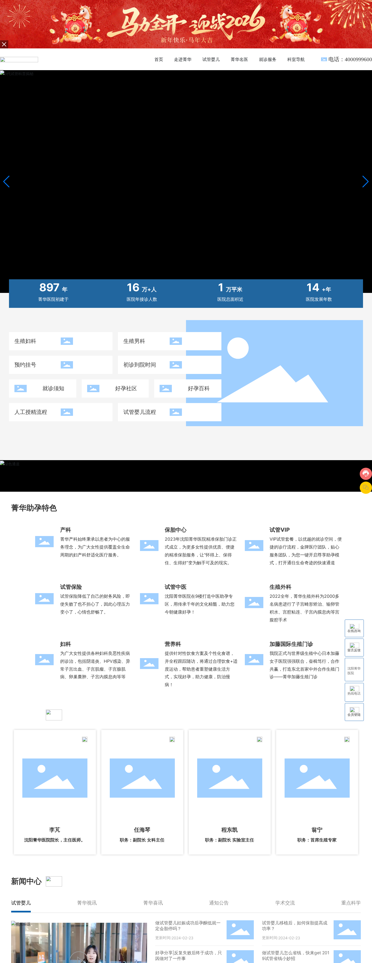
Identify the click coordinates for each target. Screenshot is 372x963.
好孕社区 (126, 388)
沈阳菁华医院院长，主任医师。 (54, 840)
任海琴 (142, 830)
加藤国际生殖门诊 (291, 644)
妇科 (65, 644)
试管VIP (280, 530)
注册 (311, 59)
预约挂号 (25, 364)
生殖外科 (280, 587)
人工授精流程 (30, 412)
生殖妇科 (25, 341)
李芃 (54, 830)
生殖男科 (134, 341)
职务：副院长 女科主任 (142, 840)
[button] (365, 182)
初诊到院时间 (139, 364)
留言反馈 (354, 650)
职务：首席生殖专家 (317, 840)
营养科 (173, 644)
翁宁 (317, 830)
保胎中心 (176, 530)
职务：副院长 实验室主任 (229, 840)
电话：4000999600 (350, 59)
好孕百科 (199, 388)
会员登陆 (354, 715)
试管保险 (71, 587)
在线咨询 (354, 631)
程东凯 (229, 830)
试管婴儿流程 (139, 412)
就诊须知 (53, 388)
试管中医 (176, 587)
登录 (299, 59)
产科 (65, 530)
